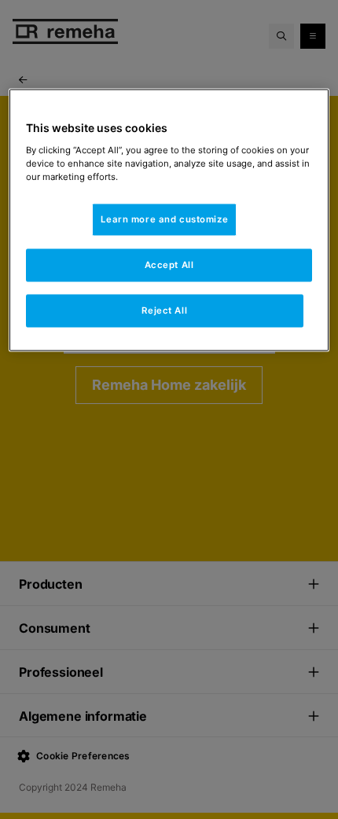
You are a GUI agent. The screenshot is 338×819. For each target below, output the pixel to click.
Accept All (169, 264)
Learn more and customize (164, 219)
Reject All (164, 309)
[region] (169, 220)
